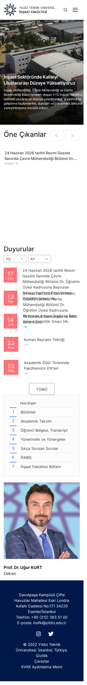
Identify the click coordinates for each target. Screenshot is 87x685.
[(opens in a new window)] (39, 635)
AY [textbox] (32, 259)
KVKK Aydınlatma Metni (41, 666)
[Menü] (75, 9)
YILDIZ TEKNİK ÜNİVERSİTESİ (38, 8)
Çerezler (41, 661)
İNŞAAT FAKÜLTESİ (33, 12)
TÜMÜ (42, 389)
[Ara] (65, 9)
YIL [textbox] (8, 259)
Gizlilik (42, 655)
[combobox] (15, 259)
